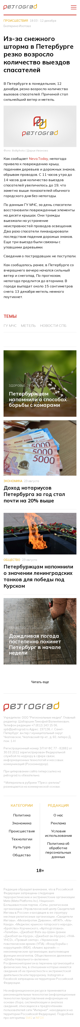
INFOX (40, 1017)
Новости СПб (53, 325)
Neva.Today (38, 158)
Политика (21, 815)
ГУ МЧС (10, 325)
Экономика (13, 481)
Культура (21, 847)
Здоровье (17, 385)
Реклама (58, 823)
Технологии (21, 839)
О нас (58, 815)
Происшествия (16, 20)
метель (28, 325)
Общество (12, 560)
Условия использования (58, 833)
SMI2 (29, 1017)
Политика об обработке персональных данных (58, 850)
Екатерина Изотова (17, 26)
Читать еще (40, 682)
